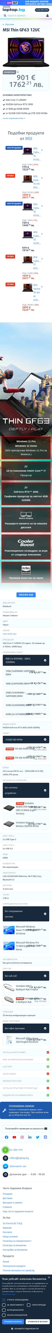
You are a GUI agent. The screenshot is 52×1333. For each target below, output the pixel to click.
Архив (6, 1261)
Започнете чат (18, 1166)
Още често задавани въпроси (18, 1211)
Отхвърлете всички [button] (38, 1321)
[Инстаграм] (22, 1138)
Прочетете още (8, 1294)
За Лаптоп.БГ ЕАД (12, 1223)
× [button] (49, 1278)
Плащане (7, 1194)
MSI (28, 139)
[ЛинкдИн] (30, 1138)
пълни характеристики (13, 118)
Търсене (5, 15)
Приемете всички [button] (13, 1321)
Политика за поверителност (17, 1241)
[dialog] (26, 1304)
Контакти (7, 1232)
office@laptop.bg (19, 1158)
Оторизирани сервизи (21, 1105)
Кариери (7, 1228)
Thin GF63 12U (9, 634)
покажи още (26, 595)
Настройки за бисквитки (15, 1250)
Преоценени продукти (14, 1266)
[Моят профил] (47, 16)
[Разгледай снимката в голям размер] (26, 52)
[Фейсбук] (6, 1138)
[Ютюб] (14, 1138)
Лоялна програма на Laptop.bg (18, 1270)
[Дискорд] (45, 1138)
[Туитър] (37, 1138)
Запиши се (45, 1129)
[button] (26, 1328)
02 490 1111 (43, 10)
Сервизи (7, 1207)
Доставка (7, 1198)
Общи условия (10, 1236)
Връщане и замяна (12, 1202)
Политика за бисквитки (14, 1245)
